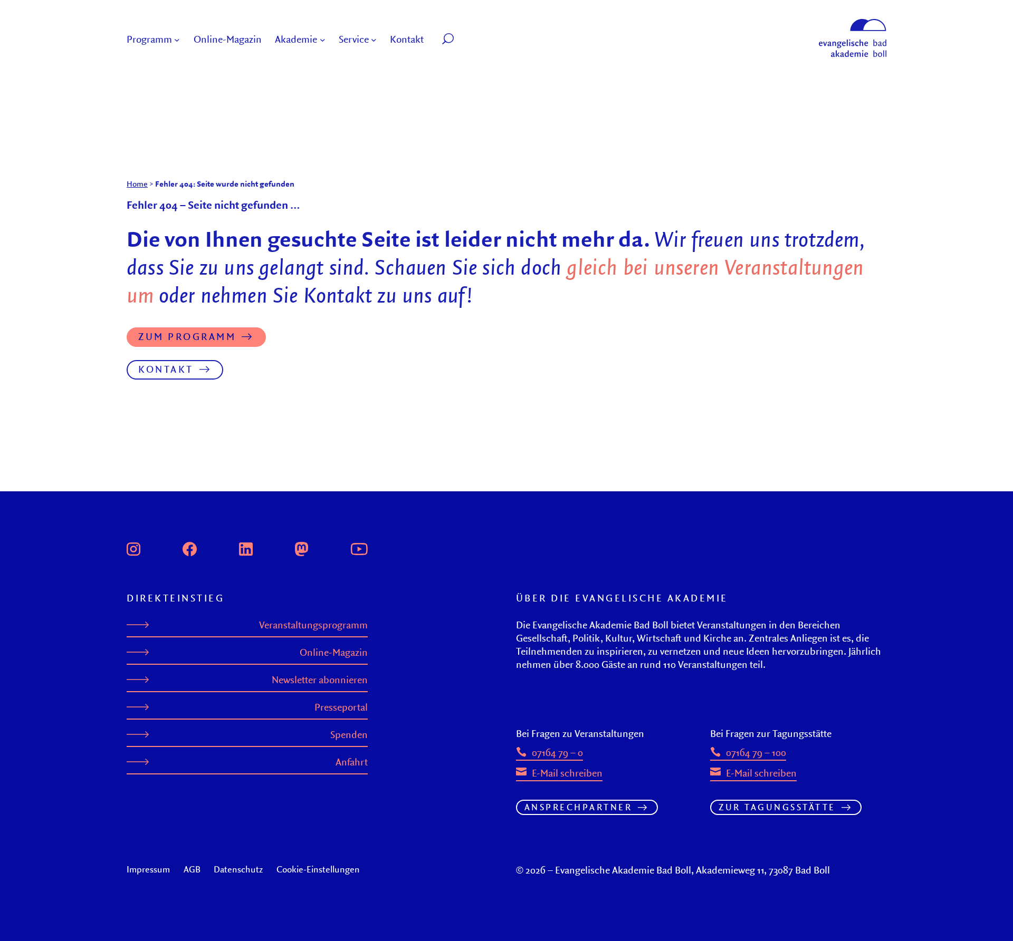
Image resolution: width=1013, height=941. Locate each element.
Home (137, 183)
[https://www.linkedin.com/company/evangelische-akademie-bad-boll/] (246, 547)
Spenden (349, 734)
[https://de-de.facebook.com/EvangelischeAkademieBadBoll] (190, 547)
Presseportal (341, 707)
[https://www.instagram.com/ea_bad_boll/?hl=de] (133, 547)
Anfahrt (352, 762)
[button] (472, 39)
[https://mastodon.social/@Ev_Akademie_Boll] (302, 547)
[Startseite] (852, 23)
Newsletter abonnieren (320, 679)
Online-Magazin (334, 652)
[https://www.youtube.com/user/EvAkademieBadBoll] (358, 547)
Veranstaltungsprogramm (313, 625)
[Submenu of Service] (374, 40)
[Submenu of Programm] (177, 40)
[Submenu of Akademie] (323, 40)
